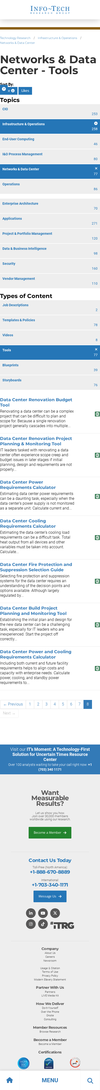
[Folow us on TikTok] (43, 924)
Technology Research (15, 38)
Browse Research (50, 1031)
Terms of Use (50, 971)
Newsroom (50, 960)
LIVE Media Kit (50, 995)
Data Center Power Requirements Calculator (28, 484)
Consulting (50, 1019)
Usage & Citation (50, 968)
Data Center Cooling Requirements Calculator (28, 523)
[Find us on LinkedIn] (30, 913)
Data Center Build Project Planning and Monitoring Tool (33, 610)
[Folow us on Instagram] (30, 924)
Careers (50, 956)
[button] (50, 1080)
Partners (50, 992)
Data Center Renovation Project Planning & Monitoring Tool (36, 441)
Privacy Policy (50, 975)
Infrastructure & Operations (57, 38)
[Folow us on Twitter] (55, 913)
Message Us (48, 896)
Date (7, 90)
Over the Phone (50, 1011)
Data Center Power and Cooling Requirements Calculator (35, 654)
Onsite (50, 1015)
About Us (50, 953)
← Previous (13, 704)
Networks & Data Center (17, 43)
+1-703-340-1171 (50, 885)
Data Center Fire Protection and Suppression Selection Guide (36, 567)
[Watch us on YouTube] (43, 913)
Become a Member (48, 833)
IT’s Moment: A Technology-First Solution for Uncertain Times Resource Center (51, 754)
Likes (25, 90)
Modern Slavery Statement (50, 979)
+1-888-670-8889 (50, 872)
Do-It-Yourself (50, 1008)
